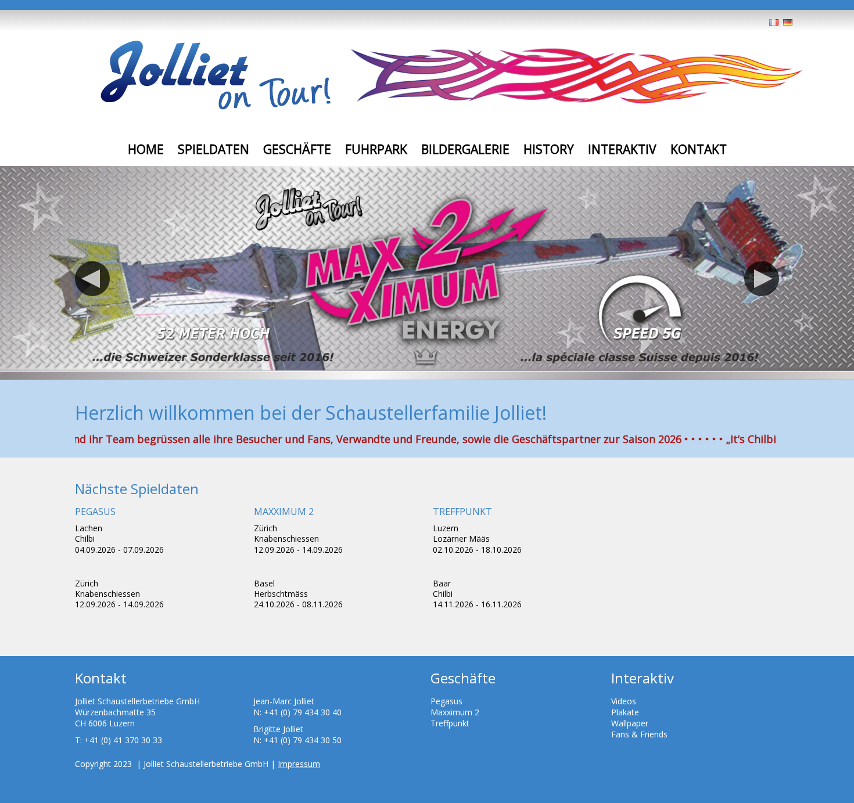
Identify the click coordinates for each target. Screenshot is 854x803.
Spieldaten (213, 149)
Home (146, 149)
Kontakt (698, 149)
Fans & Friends (639, 734)
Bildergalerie (465, 149)
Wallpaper (629, 723)
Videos (623, 701)
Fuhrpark (376, 149)
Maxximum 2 (454, 712)
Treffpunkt (449, 723)
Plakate (625, 712)
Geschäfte (297, 149)
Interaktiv (622, 149)
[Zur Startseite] (216, 76)
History (548, 149)
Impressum (299, 763)
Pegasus (446, 701)
